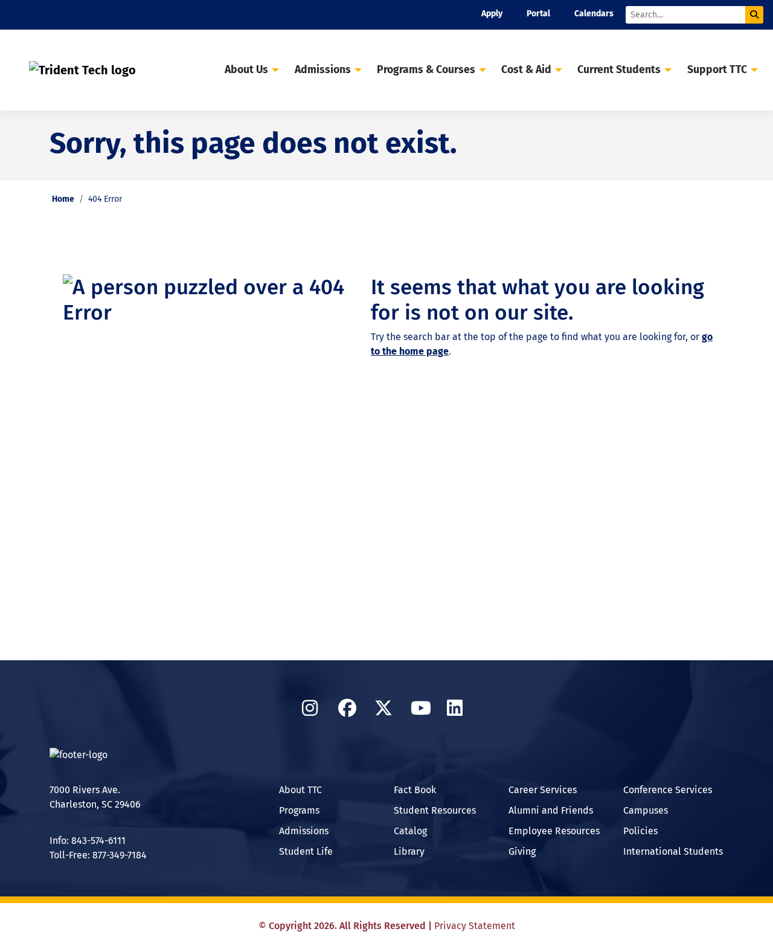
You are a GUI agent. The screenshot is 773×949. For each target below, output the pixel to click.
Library (409, 851)
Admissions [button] (323, 69)
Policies (640, 831)
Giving (522, 851)
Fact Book (415, 790)
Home (63, 199)
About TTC (300, 790)
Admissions (304, 831)
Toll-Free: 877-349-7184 (98, 855)
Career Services (542, 790)
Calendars (594, 13)
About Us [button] (246, 69)
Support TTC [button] (717, 69)
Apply (491, 13)
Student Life (306, 851)
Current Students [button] (619, 69)
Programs (299, 810)
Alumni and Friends (550, 810)
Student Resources (435, 810)
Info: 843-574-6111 (88, 840)
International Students (673, 851)
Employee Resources (554, 831)
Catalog (410, 831)
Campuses (645, 810)
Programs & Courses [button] (426, 69)
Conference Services (667, 790)
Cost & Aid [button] (526, 69)
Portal (538, 13)
